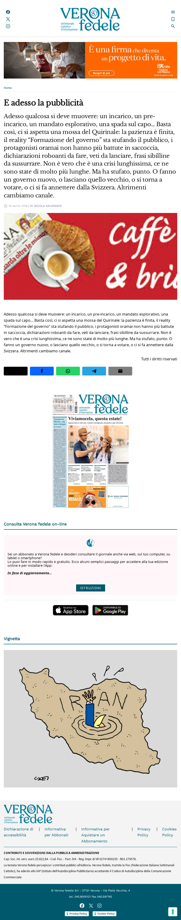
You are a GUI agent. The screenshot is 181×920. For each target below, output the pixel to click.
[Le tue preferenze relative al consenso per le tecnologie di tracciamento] (172, 911)
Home (8, 88)
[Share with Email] (120, 371)
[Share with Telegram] (94, 371)
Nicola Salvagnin (48, 206)
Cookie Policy (106, 913)
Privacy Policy (143, 832)
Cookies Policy (169, 832)
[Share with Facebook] (42, 371)
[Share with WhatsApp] (68, 371)
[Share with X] (16, 371)
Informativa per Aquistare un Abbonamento (95, 835)
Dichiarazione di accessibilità (18, 832)
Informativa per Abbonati (56, 832)
